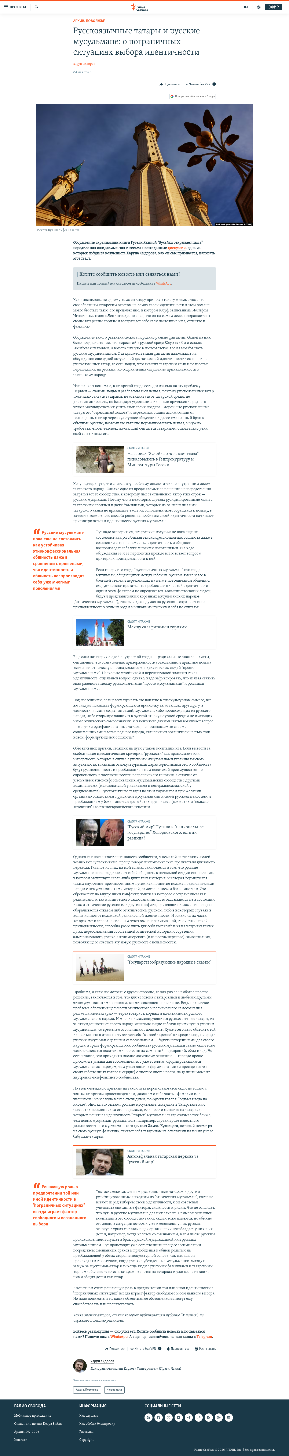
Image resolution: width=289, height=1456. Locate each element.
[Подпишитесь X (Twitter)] (169, 1418)
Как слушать (88, 1416)
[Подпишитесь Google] (148, 1418)
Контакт (20, 1440)
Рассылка (86, 1432)
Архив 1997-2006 (26, 1432)
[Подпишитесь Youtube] (179, 1418)
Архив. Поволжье (89, 21)
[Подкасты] (219, 1418)
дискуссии (177, 248)
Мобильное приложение (32, 1416)
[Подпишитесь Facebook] (158, 1418)
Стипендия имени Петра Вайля (38, 1424)
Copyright (86, 1440)
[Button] (170, 84)
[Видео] (245, 7)
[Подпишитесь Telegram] (189, 1418)
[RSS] (209, 1418)
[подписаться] (229, 1418)
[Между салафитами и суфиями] (100, 632)
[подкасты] (258, 7)
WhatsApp (163, 283)
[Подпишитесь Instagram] (199, 1418)
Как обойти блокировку (97, 1424)
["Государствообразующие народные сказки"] (100, 967)
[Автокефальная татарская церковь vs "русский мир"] (100, 1162)
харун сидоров (84, 64)
